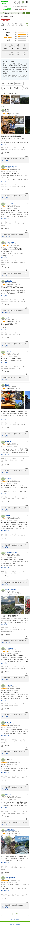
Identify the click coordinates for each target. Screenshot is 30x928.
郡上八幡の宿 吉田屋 (7, 16)
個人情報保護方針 (18, 924)
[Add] (26, 17)
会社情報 (9, 924)
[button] (5, 99)
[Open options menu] (28, 110)
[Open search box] (3, 83)
